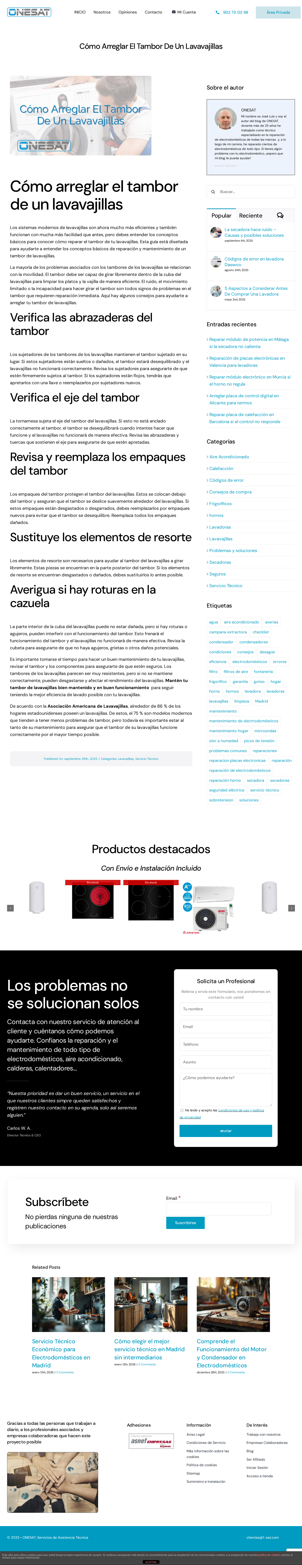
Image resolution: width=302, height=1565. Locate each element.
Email (173, 1198)
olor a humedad (223, 740)
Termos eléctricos (34, 893)
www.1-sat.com (226, 166)
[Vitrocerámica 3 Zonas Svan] (92, 900)
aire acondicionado (241, 622)
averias (271, 622)
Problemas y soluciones (233, 550)
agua (213, 622)
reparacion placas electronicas (237, 760)
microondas (265, 731)
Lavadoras (220, 527)
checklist (261, 632)
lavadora (253, 691)
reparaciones (265, 750)
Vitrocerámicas (93, 896)
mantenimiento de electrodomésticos (243, 721)
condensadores (253, 642)
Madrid (261, 701)
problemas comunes (228, 750)
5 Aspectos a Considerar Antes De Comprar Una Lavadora (256, 291)
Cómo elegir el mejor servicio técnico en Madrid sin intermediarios (149, 1349)
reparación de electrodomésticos (240, 770)
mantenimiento (223, 711)
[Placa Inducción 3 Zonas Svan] (151, 900)
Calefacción (221, 468)
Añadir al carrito (21, 909)
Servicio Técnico (146, 759)
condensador (221, 642)
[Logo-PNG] (29, 10)
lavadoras (276, 691)
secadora (255, 780)
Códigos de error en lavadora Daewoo (254, 262)
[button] (10, 908)
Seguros (217, 574)
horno (214, 691)
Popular (221, 215)
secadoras (279, 780)
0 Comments (65, 1372)
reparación (282, 760)
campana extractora (228, 632)
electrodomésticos (249, 661)
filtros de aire (236, 671)
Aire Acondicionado (229, 457)
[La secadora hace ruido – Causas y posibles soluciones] (216, 230)
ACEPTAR (151, 1562)
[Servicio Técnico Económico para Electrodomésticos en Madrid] (68, 1304)
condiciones (220, 652)
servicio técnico (264, 790)
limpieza (241, 701)
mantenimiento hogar (228, 731)
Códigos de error (226, 480)
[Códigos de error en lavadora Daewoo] (216, 259)
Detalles (52, 907)
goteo (259, 681)
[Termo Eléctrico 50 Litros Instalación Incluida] (34, 897)
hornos (216, 515)
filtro (213, 671)
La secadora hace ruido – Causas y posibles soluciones (254, 232)
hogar (276, 681)
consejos (245, 652)
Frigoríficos (220, 503)
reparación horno (225, 780)
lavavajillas (218, 701)
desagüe (267, 652)
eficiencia (217, 661)
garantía (240, 681)
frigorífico (218, 681)
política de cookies (269, 1555)
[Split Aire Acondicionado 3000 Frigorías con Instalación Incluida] (209, 907)
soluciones (249, 800)
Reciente (250, 215)
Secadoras (220, 562)
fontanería (263, 671)
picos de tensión (259, 740)
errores (280, 661)
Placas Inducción (151, 896)
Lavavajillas (126, 759)
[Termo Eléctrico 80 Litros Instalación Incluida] (267, 897)
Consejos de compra (230, 492)
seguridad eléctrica (226, 790)
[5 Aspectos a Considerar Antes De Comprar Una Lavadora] (216, 289)
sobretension (221, 800)
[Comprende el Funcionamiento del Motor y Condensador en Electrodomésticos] (233, 1304)
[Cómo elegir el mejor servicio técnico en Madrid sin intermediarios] (150, 1304)
